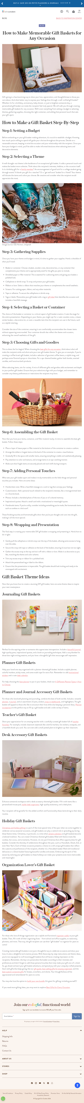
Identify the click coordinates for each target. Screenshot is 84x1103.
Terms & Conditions (47, 1021)
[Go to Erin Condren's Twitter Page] (44, 1083)
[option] (42, 3)
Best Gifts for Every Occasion (58, 987)
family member (27, 169)
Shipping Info (7, 1036)
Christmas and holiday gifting (13, 827)
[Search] (67, 11)
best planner (24, 681)
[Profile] (61, 11)
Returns (5, 1041)
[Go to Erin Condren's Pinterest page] (48, 1083)
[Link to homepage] (8, 11)
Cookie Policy (28, 1093)
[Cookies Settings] (3, 1098)
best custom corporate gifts (13, 971)
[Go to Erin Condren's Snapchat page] (52, 1083)
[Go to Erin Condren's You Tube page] (40, 1083)
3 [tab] (42, 5)
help (4, 1030)
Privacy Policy (19, 1093)
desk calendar (22, 675)
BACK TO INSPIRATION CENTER (69, 18)
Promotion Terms (55, 1093)
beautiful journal (74, 649)
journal (13, 701)
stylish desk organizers (30, 804)
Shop (4, 1074)
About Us (6, 1059)
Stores (5, 1066)
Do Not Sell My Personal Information (71, 1093)
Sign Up (77, 1016)
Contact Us (6, 1050)
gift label (51, 297)
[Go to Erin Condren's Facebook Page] (32, 1083)
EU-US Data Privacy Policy (41, 1093)
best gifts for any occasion (50, 349)
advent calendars (55, 833)
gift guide (37, 968)
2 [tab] (41, 5)
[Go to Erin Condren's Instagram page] (36, 1083)
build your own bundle (36, 981)
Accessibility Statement (43, 1095)
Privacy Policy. (56, 1021)
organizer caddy (63, 935)
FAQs (4, 1045)
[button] (2, 3)
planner (5, 701)
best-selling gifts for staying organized (57, 968)
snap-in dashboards (52, 701)
